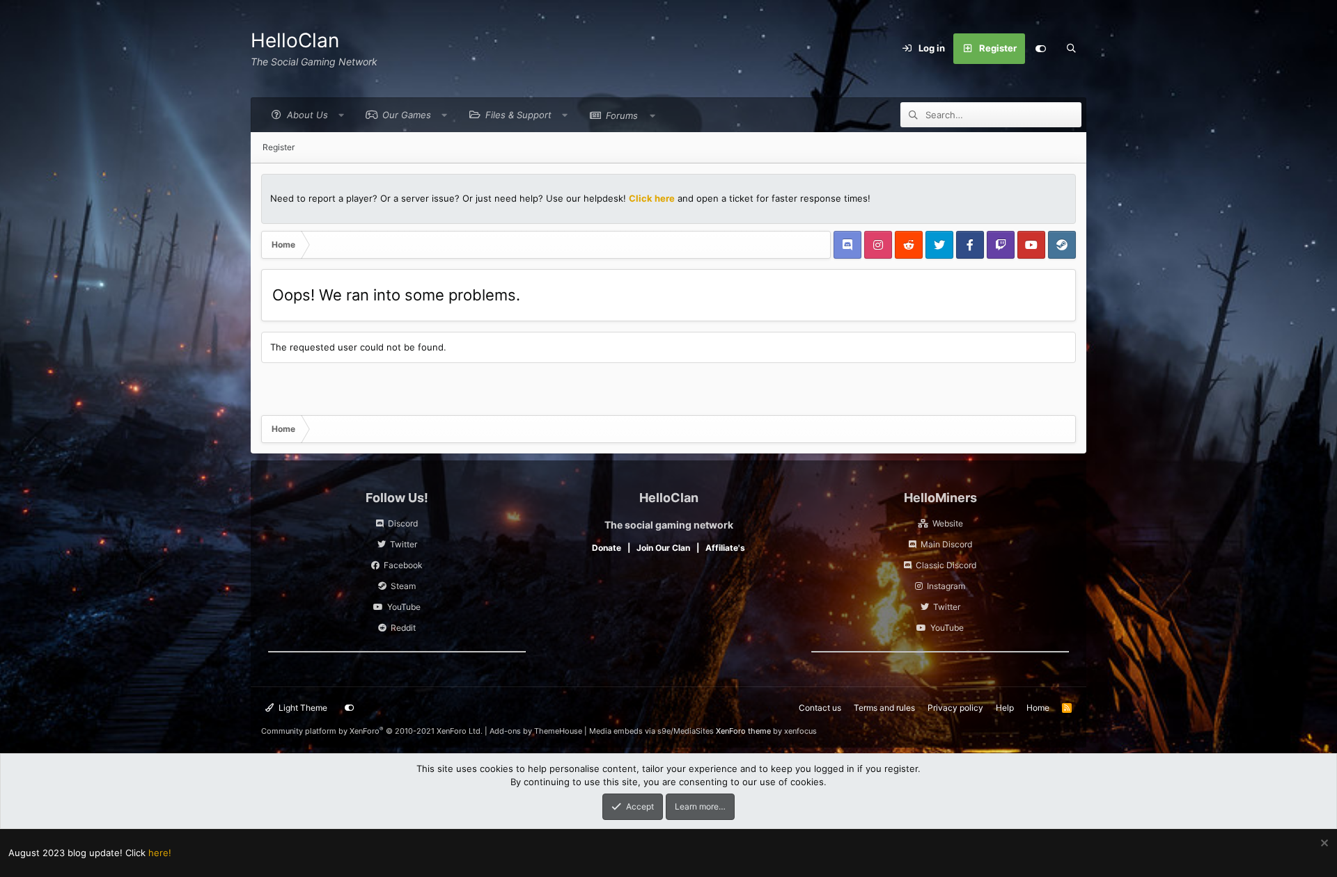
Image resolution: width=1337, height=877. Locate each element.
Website (947, 523)
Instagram (946, 586)
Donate (606, 547)
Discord (403, 523)
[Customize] (1040, 48)
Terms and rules (884, 707)
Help (1005, 707)
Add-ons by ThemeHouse (536, 731)
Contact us (820, 707)
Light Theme (301, 707)
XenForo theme (743, 731)
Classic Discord (946, 565)
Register (279, 147)
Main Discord (946, 544)
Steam (403, 586)
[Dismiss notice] (1323, 844)
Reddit (403, 627)
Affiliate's (725, 547)
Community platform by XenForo (372, 731)
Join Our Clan (663, 547)
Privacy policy (955, 707)
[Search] (1071, 48)
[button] (304, 115)
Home (1037, 707)
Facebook (403, 565)
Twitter (403, 544)
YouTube (404, 607)
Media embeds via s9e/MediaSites (651, 731)
